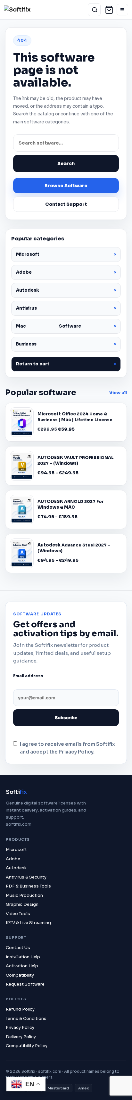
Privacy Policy (20, 1027)
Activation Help (22, 966)
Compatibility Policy (26, 1045)
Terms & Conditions (26, 1018)
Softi (16, 792)
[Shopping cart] (109, 9)
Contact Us (18, 947)
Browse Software (66, 185)
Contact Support (66, 204)
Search (66, 163)
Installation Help (23, 957)
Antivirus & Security (26, 877)
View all (118, 393)
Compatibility (20, 975)
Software (48, 326)
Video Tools (18, 913)
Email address (28, 675)
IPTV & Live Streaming (28, 922)
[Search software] (94, 9)
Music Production (24, 895)
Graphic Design (22, 904)
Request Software (25, 984)
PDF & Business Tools (28, 886)
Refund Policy (20, 1009)
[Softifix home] (24, 9)
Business (26, 344)
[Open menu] (122, 9)
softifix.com (18, 824)
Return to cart (32, 364)
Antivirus (26, 308)
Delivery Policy (21, 1036)
